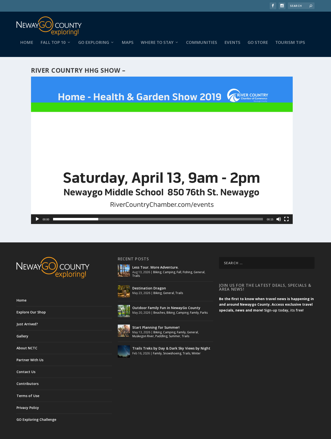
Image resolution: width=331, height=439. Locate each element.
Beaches (159, 313)
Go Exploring (93, 42)
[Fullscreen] (286, 219)
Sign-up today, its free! (284, 310)
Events (232, 42)
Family (194, 313)
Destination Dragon (149, 288)
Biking (157, 272)
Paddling (161, 336)
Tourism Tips (290, 42)
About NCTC (26, 348)
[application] (162, 150)
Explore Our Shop (31, 312)
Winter (196, 353)
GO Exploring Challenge (36, 419)
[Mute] (278, 219)
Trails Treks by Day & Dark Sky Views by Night (171, 348)
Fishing (187, 272)
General (199, 272)
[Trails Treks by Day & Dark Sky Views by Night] (124, 351)
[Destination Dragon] (124, 291)
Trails (136, 276)
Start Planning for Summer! (156, 327)
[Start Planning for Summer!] (124, 331)
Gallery (22, 336)
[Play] (37, 219)
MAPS (128, 42)
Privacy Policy (27, 407)
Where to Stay (157, 42)
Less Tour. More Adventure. (155, 267)
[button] (162, 150)
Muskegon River (143, 336)
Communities (201, 42)
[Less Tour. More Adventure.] (124, 270)
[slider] (158, 219)
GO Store (258, 42)
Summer (174, 336)
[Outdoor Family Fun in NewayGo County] (124, 311)
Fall (179, 272)
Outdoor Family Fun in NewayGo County (166, 307)
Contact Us (25, 371)
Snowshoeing (172, 353)
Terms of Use (27, 395)
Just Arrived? (27, 324)
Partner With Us (29, 360)
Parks (204, 313)
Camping (169, 272)
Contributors (27, 383)
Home (26, 42)
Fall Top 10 (53, 42)
